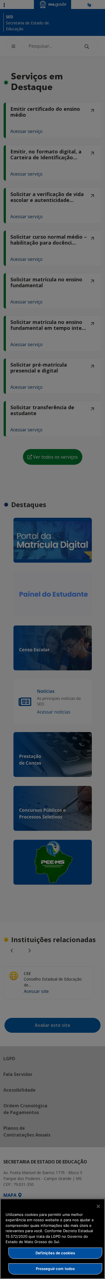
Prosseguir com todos (55, 1268)
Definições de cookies (55, 1253)
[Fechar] (98, 1206)
